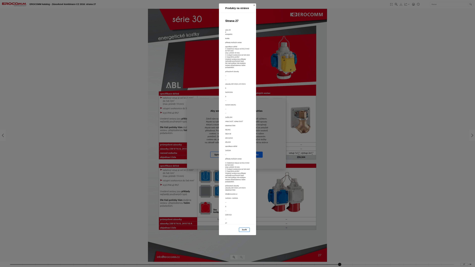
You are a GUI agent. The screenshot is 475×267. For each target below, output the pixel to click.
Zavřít (244, 230)
